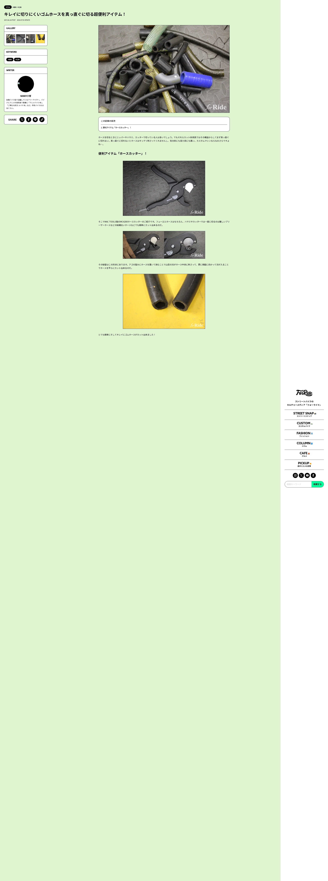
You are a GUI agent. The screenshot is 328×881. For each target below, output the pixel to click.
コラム (8, 7)
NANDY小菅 (25, 95)
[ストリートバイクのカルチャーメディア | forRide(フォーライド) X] (301, 475)
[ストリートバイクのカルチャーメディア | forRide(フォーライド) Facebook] (313, 475)
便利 (15, 7)
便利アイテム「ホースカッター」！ (117, 127)
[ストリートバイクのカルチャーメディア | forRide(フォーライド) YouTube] (307, 475)
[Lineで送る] (35, 119)
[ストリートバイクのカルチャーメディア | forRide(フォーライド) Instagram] (295, 475)
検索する (318, 484)
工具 (20, 7)
